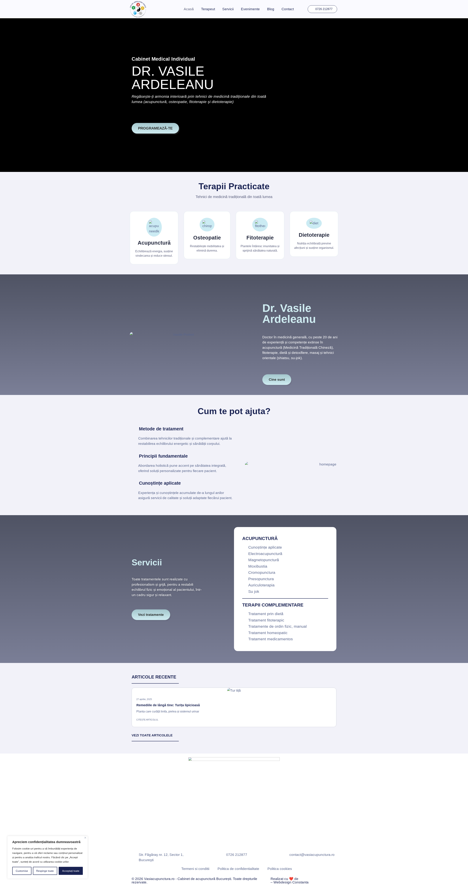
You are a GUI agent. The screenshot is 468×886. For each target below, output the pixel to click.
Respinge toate (45, 870)
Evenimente (250, 9)
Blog (270, 9)
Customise (22, 870)
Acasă (189, 9)
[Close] (85, 838)
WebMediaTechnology (317, 879)
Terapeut (208, 9)
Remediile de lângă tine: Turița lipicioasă (168, 705)
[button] (133, 706)
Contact (288, 9)
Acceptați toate (70, 870)
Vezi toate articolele (152, 735)
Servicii (228, 9)
